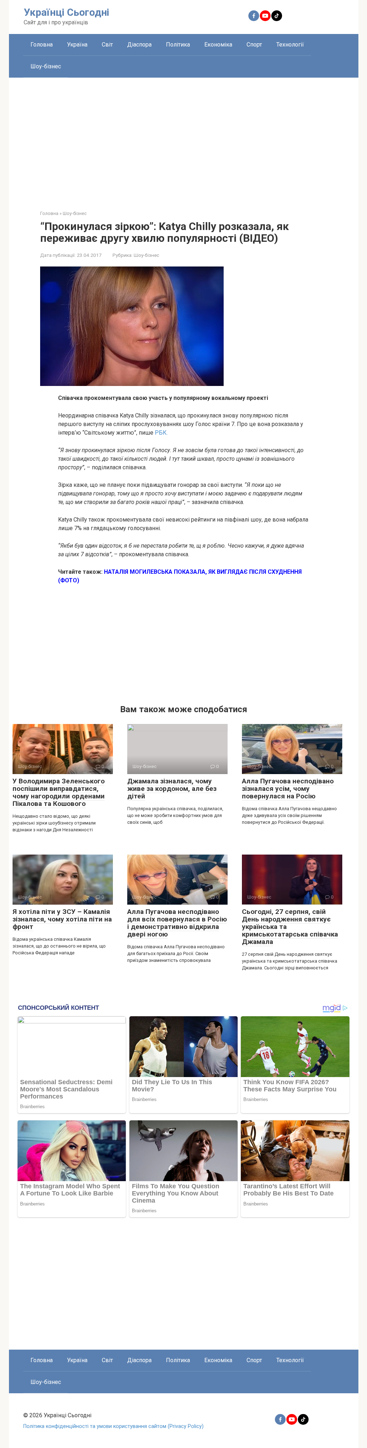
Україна (77, 44)
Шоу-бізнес (45, 66)
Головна (41, 44)
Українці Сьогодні (66, 12)
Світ (107, 44)
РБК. (161, 432)
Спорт (254, 44)
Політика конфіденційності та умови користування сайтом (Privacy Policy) (113, 1426)
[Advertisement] (183, 138)
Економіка (218, 44)
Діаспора (139, 44)
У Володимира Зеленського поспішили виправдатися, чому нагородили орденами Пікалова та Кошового (59, 792)
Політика (178, 44)
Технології (290, 44)
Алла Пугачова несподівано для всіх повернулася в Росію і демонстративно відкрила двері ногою (177, 923)
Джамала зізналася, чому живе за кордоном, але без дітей (171, 788)
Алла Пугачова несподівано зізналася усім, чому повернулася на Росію (288, 788)
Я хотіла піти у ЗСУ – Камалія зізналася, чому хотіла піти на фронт (62, 919)
